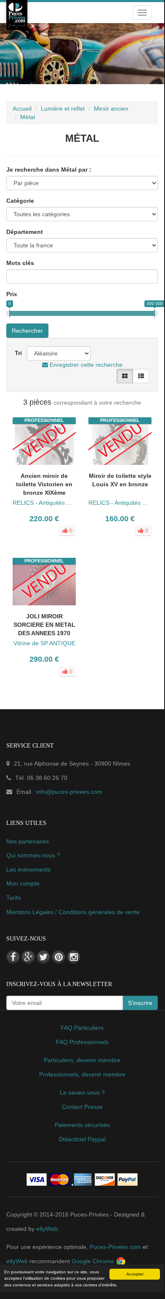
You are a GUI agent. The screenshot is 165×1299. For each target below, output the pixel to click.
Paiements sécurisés (82, 1124)
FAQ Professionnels (82, 1042)
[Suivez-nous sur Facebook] (13, 957)
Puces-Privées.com (115, 1246)
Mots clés (20, 263)
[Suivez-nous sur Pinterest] (58, 957)
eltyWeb (47, 1228)
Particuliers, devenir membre (82, 1060)
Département (24, 231)
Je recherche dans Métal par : (48, 169)
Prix (11, 294)
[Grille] (125, 376)
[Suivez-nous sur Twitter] (43, 957)
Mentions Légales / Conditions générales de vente (73, 912)
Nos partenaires (27, 841)
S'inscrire (140, 1002)
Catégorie (20, 200)
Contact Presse (82, 1106)
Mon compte (23, 883)
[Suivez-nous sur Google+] (28, 957)
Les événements (28, 869)
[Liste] (141, 376)
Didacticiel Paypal (82, 1139)
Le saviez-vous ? (82, 1092)
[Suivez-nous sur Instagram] (73, 957)
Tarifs (13, 897)
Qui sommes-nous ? (33, 855)
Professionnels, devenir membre (82, 1074)
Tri (18, 353)
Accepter (135, 1274)
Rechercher (27, 330)
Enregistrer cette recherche (85, 364)
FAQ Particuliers (82, 1027)
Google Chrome (94, 1261)
